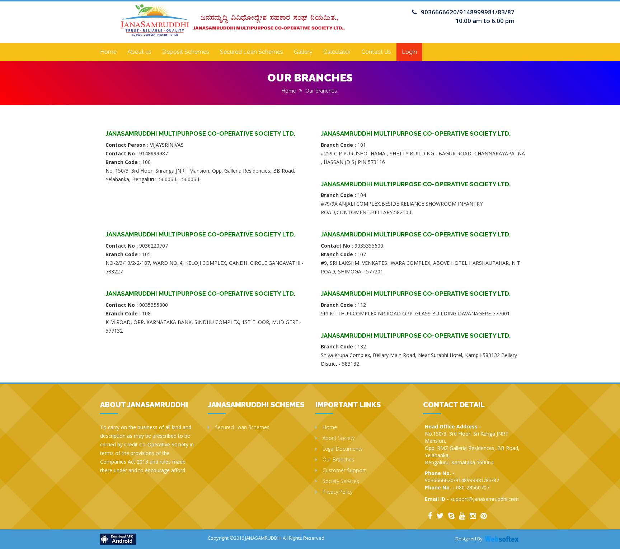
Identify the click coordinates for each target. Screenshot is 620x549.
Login (409, 51)
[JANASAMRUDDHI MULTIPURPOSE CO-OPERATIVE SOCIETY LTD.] (232, 13)
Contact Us (376, 51)
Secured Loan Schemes (251, 51)
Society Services (341, 481)
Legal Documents (343, 448)
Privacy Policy (337, 491)
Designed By (469, 538)
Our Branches (338, 459)
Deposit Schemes (185, 51)
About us (139, 51)
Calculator (337, 51)
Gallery (303, 51)
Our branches (321, 91)
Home (108, 51)
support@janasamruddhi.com (484, 499)
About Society (338, 438)
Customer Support (344, 470)
